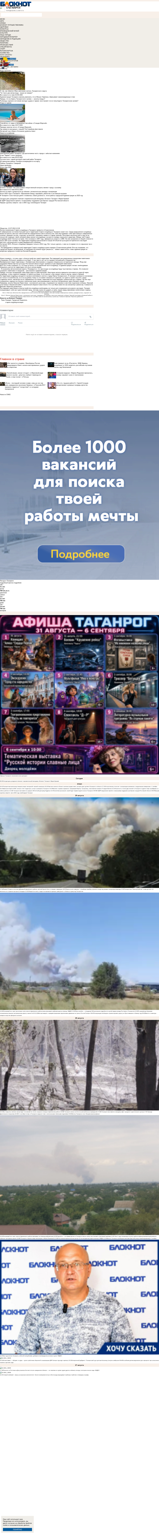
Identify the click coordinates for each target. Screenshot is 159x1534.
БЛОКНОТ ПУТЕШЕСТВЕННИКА (11, 25)
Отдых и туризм (5, 103)
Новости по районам (7, 133)
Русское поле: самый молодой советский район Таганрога (20, 159)
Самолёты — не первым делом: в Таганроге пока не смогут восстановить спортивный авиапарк (84, 1236)
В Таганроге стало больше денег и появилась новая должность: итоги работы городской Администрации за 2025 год (41, 195)
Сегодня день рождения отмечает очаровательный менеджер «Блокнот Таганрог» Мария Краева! (31, 781)
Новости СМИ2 (5, 394)
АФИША (3, 23)
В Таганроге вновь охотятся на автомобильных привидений (80, 1111)
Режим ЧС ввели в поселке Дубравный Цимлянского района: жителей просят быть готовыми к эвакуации (32, 889)
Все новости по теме (7, 95)
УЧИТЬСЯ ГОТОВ (12, 61)
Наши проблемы (5, 165)
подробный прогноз (7, 583)
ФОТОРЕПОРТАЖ (6, 51)
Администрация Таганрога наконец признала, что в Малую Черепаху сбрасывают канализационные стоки (37, 97)
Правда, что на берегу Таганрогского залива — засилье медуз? (22, 99)
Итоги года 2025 (5, 167)
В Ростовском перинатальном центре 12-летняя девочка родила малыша (78, 1238)
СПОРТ (2, 49)
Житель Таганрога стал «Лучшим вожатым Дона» (86, 1114)
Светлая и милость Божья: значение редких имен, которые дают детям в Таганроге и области (75, 786)
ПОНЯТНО (17, 1529)
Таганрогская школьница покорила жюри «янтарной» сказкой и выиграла (24, 786)
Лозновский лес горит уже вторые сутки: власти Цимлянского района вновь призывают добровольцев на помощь (35, 1011)
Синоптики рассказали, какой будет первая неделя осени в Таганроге (73, 790)
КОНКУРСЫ (4, 29)
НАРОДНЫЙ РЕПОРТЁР (9, 37)
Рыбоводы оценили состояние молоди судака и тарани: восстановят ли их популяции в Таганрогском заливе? (39, 101)
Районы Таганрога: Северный (10, 163)
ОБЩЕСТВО (4, 41)
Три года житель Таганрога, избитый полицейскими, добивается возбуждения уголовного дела (30, 1355)
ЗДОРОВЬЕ (4, 27)
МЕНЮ (2, 19)
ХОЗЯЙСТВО (4, 53)
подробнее (17, 583)
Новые (2, 323)
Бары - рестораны (12, 67)
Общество (3, 228)
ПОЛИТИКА (4, 43)
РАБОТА (13, 59)
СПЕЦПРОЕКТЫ (6, 47)
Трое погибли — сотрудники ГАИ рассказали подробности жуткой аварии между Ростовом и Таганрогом (105, 1011)
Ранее (20, 323)
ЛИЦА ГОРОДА (5, 35)
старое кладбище (11, 302)
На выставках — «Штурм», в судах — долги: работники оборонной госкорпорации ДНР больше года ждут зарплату (35, 1360)
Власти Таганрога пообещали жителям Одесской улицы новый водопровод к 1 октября (131, 1238)
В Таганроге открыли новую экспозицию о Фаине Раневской (37, 1238)
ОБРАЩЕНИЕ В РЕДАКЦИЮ (10, 39)
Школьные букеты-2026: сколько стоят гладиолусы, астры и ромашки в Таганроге (26, 788)
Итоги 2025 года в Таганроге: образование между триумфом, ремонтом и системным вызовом (33, 193)
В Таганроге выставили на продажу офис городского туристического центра (122, 1111)
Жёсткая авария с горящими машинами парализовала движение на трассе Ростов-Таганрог (64, 1013)
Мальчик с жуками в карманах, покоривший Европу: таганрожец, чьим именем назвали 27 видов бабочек (82, 788)
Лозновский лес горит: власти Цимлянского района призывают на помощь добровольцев (28, 1236)
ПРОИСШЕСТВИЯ (6, 45)
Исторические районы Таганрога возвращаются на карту (20, 161)
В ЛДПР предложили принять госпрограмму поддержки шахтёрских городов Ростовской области (124, 790)
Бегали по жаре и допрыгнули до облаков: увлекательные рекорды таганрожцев (28, 191)
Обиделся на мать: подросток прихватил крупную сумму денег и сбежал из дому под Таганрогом (55, 891)
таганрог (21, 302)
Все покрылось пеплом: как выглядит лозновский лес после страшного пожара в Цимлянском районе (31, 1111)
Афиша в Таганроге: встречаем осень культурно (13, 775)
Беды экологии (5, 71)
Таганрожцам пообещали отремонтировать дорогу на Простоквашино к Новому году (118, 1013)
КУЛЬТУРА (4, 33)
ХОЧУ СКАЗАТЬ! (6, 55)
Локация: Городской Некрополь (16, 300)
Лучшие (12, 323)
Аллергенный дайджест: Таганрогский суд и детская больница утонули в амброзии (95, 1360)
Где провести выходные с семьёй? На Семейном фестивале (21, 129)
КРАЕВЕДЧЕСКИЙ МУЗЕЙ (9, 31)
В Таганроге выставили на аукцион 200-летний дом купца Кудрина (31, 790)
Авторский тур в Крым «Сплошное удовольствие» (17, 131)
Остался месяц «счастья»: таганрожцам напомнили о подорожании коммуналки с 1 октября (131, 786)
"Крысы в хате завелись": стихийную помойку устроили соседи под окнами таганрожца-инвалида (93, 889)
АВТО (2, 21)
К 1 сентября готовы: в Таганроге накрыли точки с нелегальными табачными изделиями (43, 1114)
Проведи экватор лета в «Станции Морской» (15, 127)
